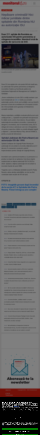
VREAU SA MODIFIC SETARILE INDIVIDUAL (20, 431)
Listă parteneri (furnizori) (6, 425)
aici (14, 412)
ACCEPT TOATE (20, 429)
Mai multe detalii (16, 406)
